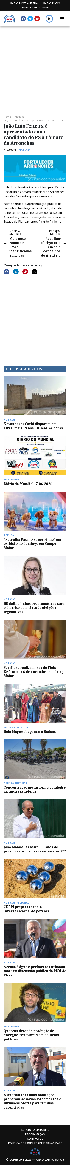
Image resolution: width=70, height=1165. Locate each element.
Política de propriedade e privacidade (35, 1143)
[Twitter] (30, 18)
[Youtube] (37, 18)
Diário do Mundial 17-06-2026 (28, 484)
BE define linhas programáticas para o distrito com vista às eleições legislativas (34, 608)
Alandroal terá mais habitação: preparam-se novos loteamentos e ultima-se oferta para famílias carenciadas (32, 1101)
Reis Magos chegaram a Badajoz (30, 732)
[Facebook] (23, 18)
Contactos (35, 1138)
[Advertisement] (35, 63)
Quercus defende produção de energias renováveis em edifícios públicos (31, 1035)
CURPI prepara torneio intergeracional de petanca (27, 909)
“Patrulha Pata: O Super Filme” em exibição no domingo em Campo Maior (32, 544)
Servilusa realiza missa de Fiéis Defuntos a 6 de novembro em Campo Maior (35, 672)
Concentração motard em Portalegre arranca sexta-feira (35, 789)
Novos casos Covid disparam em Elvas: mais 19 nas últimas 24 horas (33, 426)
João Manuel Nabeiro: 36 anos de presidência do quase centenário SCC (35, 849)
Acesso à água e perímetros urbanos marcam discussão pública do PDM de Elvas (35, 971)
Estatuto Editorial (35, 1129)
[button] (49, 18)
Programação (35, 1134)
